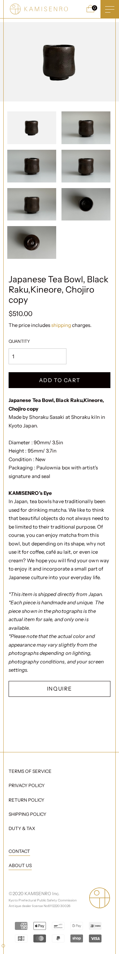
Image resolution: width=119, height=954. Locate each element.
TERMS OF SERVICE (30, 771)
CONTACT (19, 851)
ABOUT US (20, 865)
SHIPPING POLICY (27, 814)
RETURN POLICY (26, 800)
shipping (61, 325)
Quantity (19, 341)
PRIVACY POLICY (27, 785)
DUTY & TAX (22, 828)
